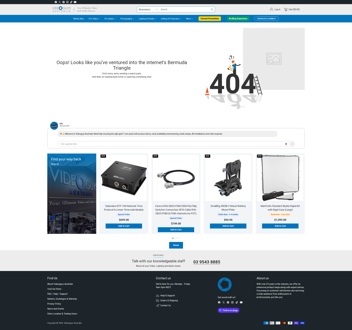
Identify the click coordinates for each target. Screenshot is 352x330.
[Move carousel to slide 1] (172, 238)
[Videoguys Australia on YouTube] (75, 2)
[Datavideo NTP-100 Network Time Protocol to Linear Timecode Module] (123, 178)
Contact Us (165, 305)
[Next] (305, 194)
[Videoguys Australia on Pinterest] (63, 2)
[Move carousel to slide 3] (177, 238)
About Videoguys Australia (60, 284)
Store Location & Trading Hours (62, 313)
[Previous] (47, 194)
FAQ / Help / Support (57, 294)
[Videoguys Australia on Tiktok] (71, 2)
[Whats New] (53, 228)
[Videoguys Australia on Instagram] (67, 2)
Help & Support (167, 295)
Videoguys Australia (73, 323)
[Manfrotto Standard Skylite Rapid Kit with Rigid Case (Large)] (280, 178)
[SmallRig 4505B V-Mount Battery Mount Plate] (228, 178)
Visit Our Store (54, 289)
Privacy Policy (54, 303)
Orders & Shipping (169, 300)
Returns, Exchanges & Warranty (62, 299)
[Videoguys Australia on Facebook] (55, 2)
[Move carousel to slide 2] (174, 238)
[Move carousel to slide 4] (179, 238)
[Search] (212, 9)
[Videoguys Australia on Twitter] (59, 2)
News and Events (55, 308)
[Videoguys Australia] (75, 9)
